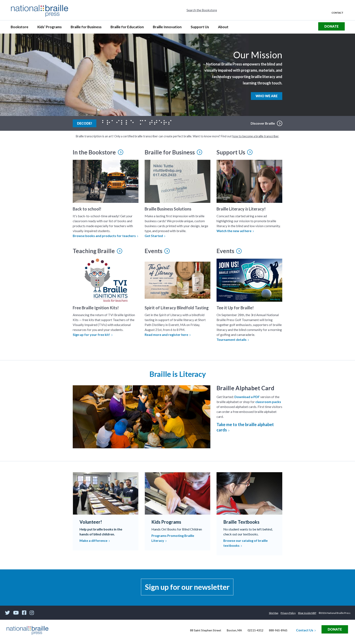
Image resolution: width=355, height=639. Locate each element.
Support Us (199, 28)
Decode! (86, 123)
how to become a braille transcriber (255, 136)
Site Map (273, 612)
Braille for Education (127, 28)
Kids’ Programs (49, 28)
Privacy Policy (288, 612)
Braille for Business (85, 28)
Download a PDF (247, 397)
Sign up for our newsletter (187, 586)
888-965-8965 (278, 630)
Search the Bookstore (202, 10)
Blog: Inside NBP (307, 612)
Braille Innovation (167, 28)
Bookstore (21, 28)
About (225, 28)
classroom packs (268, 402)
